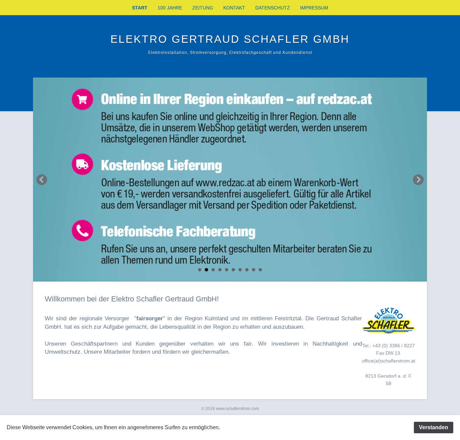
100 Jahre (170, 7)
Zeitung (202, 7)
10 (260, 269)
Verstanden (433, 427)
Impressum (314, 7)
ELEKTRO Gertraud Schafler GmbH (230, 39)
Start (139, 7)
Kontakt (234, 7)
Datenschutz (272, 7)
